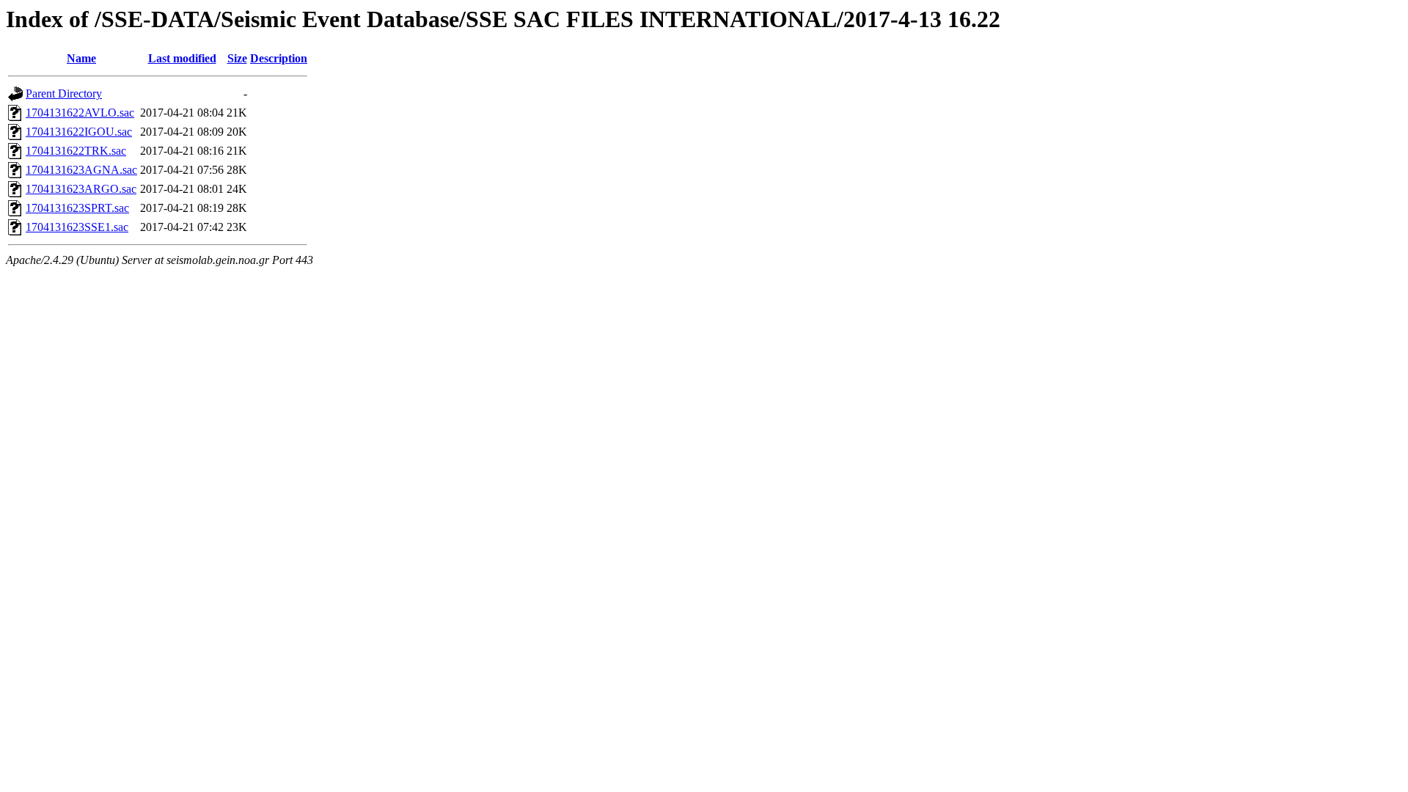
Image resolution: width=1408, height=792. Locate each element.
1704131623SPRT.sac (77, 208)
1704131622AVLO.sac (80, 112)
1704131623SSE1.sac (77, 227)
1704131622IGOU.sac (79, 131)
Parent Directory (64, 93)
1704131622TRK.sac (76, 150)
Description (278, 58)
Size (237, 58)
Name (81, 58)
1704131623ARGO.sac (81, 189)
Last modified (182, 58)
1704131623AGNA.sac (81, 170)
